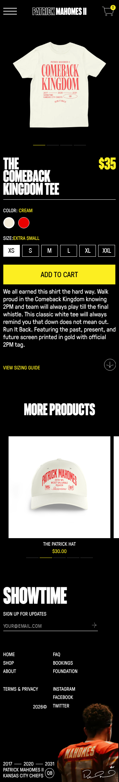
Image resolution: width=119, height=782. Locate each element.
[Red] (24, 223)
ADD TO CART (59, 274)
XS (11, 250)
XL (88, 250)
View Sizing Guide (21, 368)
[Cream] (9, 223)
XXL (106, 250)
